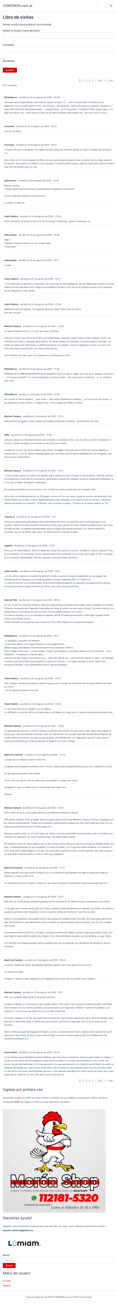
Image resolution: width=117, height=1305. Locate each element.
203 (100, 80)
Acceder (7, 1281)
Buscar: (6, 1255)
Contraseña (8, 45)
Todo (110, 80)
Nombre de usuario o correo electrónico (21, 30)
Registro (7, 1285)
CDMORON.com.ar (18, 6)
